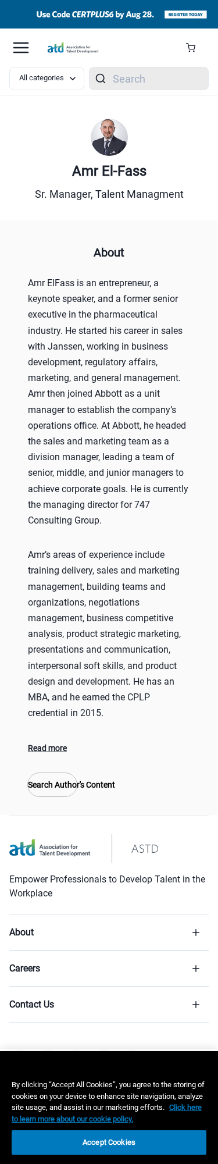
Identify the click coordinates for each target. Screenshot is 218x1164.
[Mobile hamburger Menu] (21, 47)
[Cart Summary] (195, 47)
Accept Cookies (109, 1142)
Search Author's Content (52, 784)
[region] (109, 1107)
